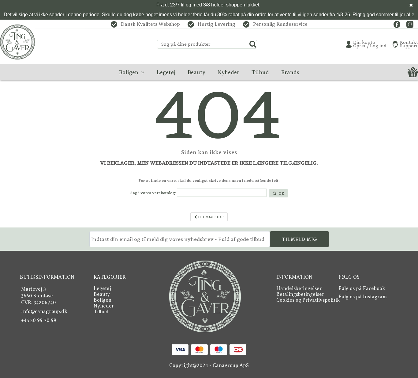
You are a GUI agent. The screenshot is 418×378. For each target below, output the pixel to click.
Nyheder (104, 306)
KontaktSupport (409, 44)
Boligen (102, 300)
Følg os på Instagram (362, 297)
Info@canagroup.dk (44, 311)
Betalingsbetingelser (300, 294)
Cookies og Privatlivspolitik (308, 300)
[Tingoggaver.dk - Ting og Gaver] (17, 42)
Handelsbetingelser (299, 288)
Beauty (102, 294)
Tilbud (101, 312)
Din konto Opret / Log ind (369, 44)
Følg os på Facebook (361, 288)
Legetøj (102, 288)
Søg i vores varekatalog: (153, 192)
